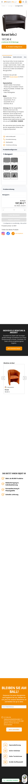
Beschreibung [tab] (7, 57)
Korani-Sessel (14, 77)
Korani (7, 390)
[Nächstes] (24, 378)
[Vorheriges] (3, 378)
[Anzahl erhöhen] (25, 210)
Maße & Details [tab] (17, 57)
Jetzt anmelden (14, 729)
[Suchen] (20, 2)
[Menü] (2, 2)
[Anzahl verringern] (3, 210)
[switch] (24, 782)
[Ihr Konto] (23, 2)
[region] (14, 20)
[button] (10, 780)
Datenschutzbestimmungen (12, 719)
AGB (22, 721)
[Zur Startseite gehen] (11, 2)
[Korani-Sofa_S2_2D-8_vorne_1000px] (14, 20)
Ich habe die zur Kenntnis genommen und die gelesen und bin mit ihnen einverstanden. (13, 721)
